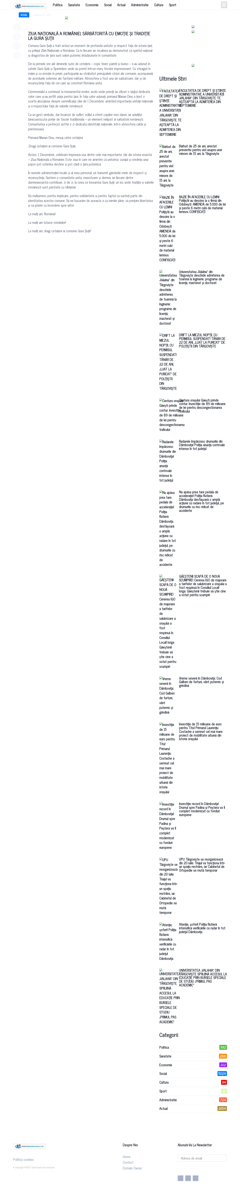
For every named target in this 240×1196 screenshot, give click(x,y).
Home (126, 1156)
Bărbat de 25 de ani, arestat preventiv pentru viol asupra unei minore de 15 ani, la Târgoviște (200, 149)
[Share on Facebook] (17, 27)
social (24, 15)
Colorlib (91, 1167)
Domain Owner (132, 1168)
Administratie (139, 4)
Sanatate (74, 4)
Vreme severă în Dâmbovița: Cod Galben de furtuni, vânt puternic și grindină (201, 681)
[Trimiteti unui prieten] (17, 55)
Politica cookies (23, 1159)
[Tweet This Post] (17, 36)
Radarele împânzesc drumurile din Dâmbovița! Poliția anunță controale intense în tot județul (202, 444)
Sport (172, 4)
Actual (121, 4)
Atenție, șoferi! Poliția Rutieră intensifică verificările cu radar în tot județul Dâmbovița (202, 927)
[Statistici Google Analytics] (187, 1169)
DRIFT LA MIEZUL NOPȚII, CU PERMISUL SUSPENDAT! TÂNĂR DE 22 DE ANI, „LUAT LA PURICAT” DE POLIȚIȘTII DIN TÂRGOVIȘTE (202, 340)
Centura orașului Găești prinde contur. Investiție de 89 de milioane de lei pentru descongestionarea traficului (202, 405)
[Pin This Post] (17, 46)
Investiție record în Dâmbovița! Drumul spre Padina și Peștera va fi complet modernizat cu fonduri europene (202, 809)
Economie (92, 4)
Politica (57, 4)
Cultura (158, 4)
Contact (128, 1162)
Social (108, 4)
